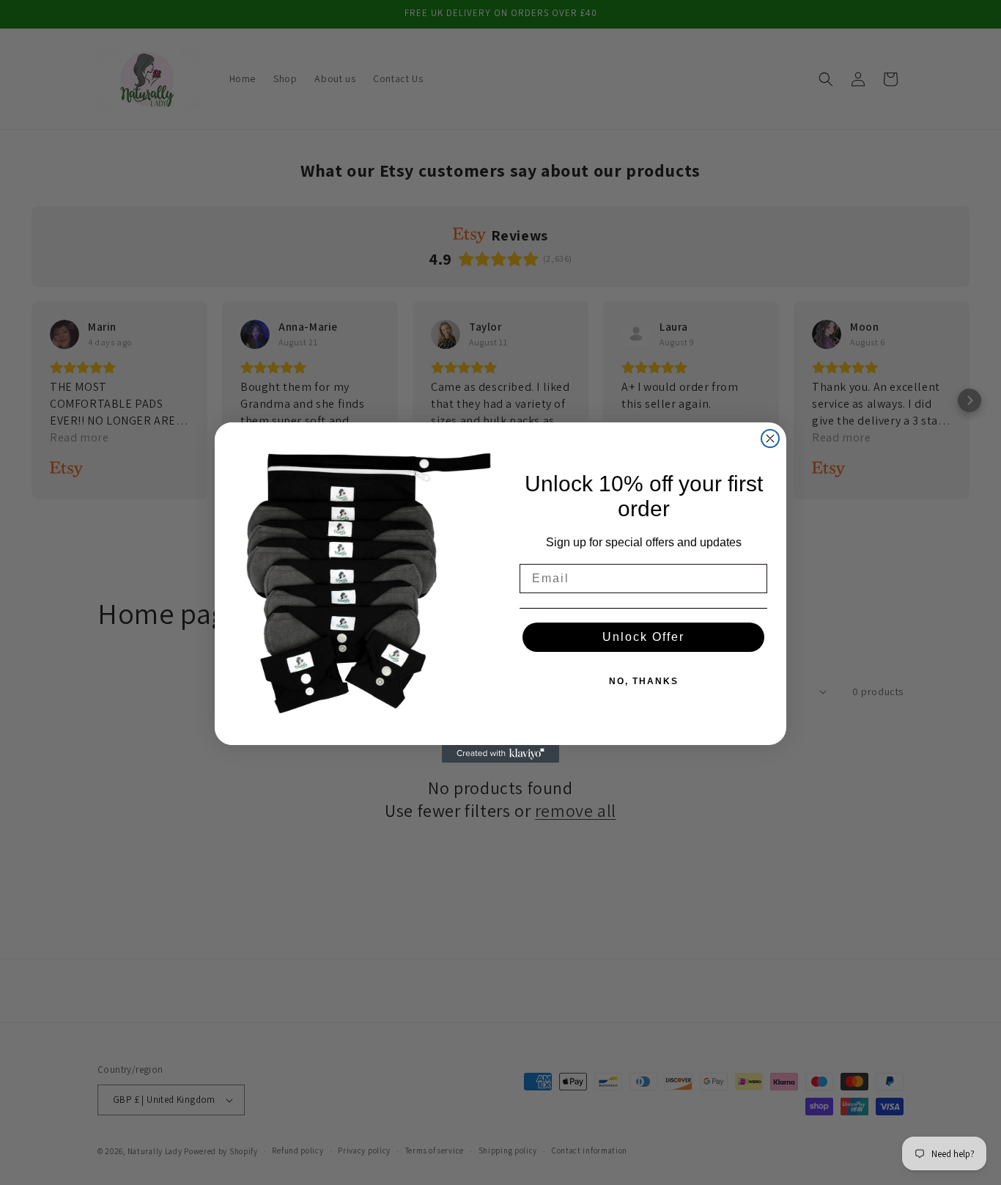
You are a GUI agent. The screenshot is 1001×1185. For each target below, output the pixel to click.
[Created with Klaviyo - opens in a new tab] (500, 754)
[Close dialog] (770, 438)
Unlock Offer (643, 637)
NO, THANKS (644, 681)
